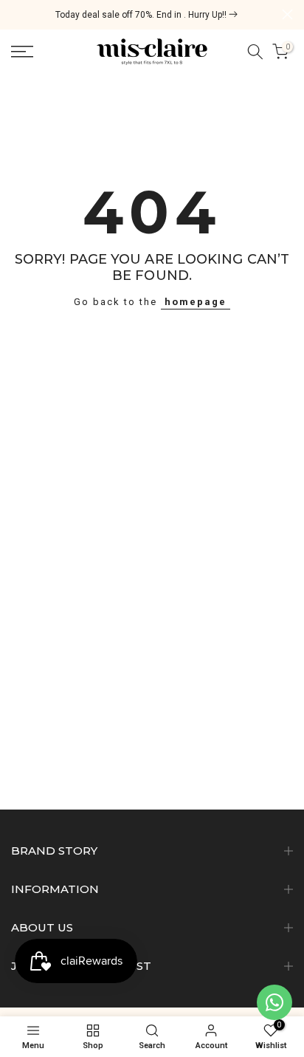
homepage (196, 301)
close (287, 14)
